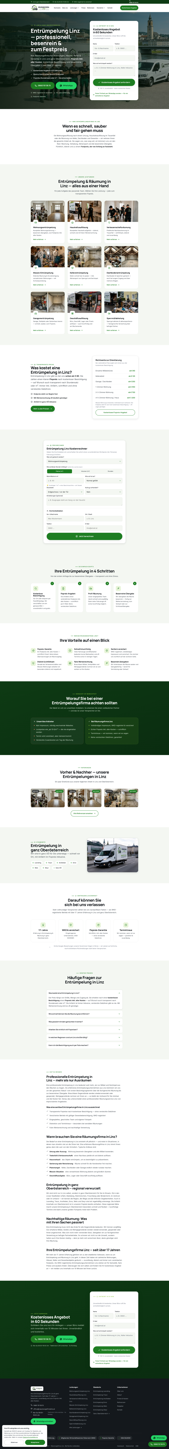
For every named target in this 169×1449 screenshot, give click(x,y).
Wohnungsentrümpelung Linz (79, 1391)
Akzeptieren (35, 1442)
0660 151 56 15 (133, 2)
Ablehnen (14, 1442)
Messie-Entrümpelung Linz (78, 1405)
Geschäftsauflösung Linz (78, 1420)
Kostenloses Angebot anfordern (116, 82)
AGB (137, 1446)
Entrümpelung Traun (100, 1395)
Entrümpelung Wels (100, 1406)
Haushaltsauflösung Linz (77, 1395)
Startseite (57, 8)
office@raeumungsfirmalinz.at (44, 1409)
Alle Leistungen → (75, 1427)
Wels (36, 868)
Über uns (65, 8)
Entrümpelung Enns (100, 1402)
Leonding (38, 863)
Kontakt (109, 8)
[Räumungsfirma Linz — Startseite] (40, 7)
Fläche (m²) (59, 471)
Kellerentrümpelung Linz (77, 1409)
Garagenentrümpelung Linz (78, 1416)
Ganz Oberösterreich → (101, 1413)
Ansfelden (62, 863)
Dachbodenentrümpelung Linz (79, 1412)
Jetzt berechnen (86, 536)
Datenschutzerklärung (30, 1437)
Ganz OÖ (59, 868)
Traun (50, 863)
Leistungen (73, 8)
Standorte (100, 8)
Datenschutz (130, 1446)
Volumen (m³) (85, 471)
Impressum (120, 1446)
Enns (74, 863)
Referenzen (90, 8)
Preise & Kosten (122, 1399)
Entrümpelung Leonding (101, 1391)
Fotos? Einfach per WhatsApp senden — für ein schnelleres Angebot (111, 95)
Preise (83, 8)
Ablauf (119, 1395)
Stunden (110, 471)
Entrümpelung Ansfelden (102, 1399)
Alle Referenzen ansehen (83, 813)
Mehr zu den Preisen (41, 409)
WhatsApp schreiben (44, 1421)
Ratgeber (120, 1406)
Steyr (47, 868)
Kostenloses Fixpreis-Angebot (115, 412)
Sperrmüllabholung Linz (77, 1424)
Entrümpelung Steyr (100, 1410)
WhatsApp (68, 85)
